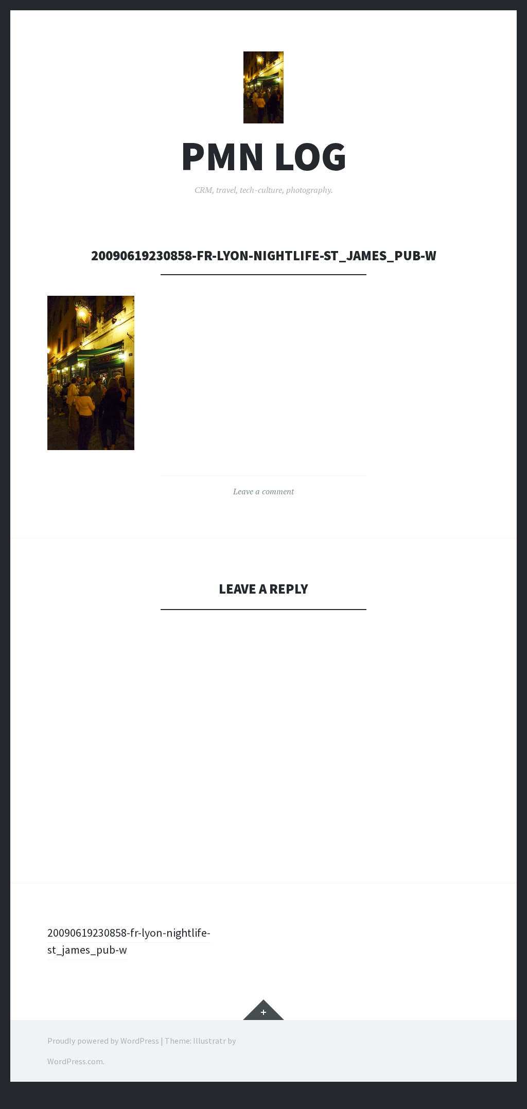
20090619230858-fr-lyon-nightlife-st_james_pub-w (128, 941)
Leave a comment (263, 491)
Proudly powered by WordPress (103, 1040)
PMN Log (263, 156)
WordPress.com (75, 1061)
